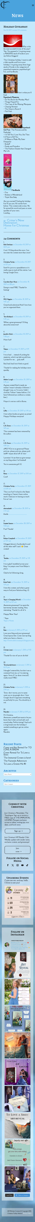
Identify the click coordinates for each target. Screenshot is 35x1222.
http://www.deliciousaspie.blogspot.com (18, 640)
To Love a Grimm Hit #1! (15, 763)
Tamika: (6, 558)
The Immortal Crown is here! (17, 757)
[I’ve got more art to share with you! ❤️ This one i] (18, 965)
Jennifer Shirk (8, 334)
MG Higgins (8, 299)
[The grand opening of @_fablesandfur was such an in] (18, 1179)
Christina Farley (9, 262)
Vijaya (6, 349)
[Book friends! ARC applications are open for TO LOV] (18, 1045)
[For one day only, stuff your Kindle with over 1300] (18, 1019)
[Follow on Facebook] (8, 865)
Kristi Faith (7, 582)
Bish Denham (8, 245)
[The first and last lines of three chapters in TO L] (18, 1072)
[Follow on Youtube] (22, 865)
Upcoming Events (17, 878)
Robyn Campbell (9, 538)
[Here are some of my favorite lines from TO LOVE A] (18, 1099)
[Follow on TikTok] (27, 865)
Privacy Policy (27, 1213)
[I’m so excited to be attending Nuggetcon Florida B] (18, 992)
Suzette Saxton (8, 523)
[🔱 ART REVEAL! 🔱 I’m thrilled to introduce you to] (18, 1126)
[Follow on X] (13, 865)
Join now (17, 850)
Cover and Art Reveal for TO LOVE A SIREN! (18, 748)
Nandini (6, 712)
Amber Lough (8, 379)
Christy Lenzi (8, 650)
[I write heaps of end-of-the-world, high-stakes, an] (18, 1152)
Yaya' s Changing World (12, 600)
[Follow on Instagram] (17, 865)
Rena (5, 474)
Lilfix (5, 411)
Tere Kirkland (8, 317)
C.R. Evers (7, 426)
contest (14, 30)
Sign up (17, 831)
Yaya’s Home (9, 621)
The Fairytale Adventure (15, 760)
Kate (5, 630)
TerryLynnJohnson (10, 665)
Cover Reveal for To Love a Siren (16, 753)
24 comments (22, 30)
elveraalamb (8, 508)
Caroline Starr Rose (10, 282)
